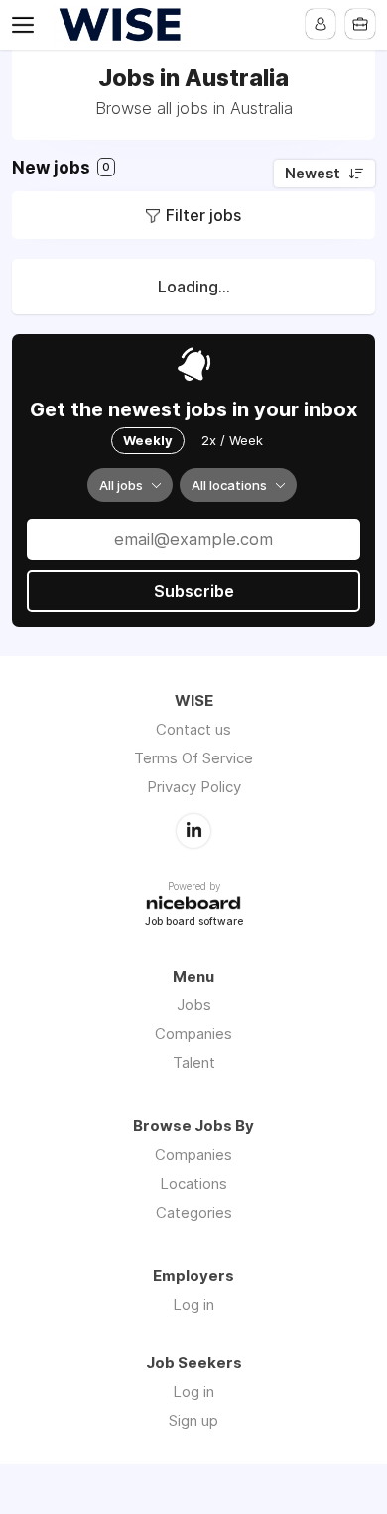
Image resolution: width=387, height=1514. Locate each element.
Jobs (194, 1004)
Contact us (193, 729)
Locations (193, 1183)
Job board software (194, 922)
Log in (193, 1304)
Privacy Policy (194, 786)
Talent (194, 1062)
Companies (193, 1033)
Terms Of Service (193, 758)
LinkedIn (193, 831)
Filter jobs (203, 215)
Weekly (148, 440)
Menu (27, 25)
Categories (194, 1212)
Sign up (193, 1420)
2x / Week (232, 440)
